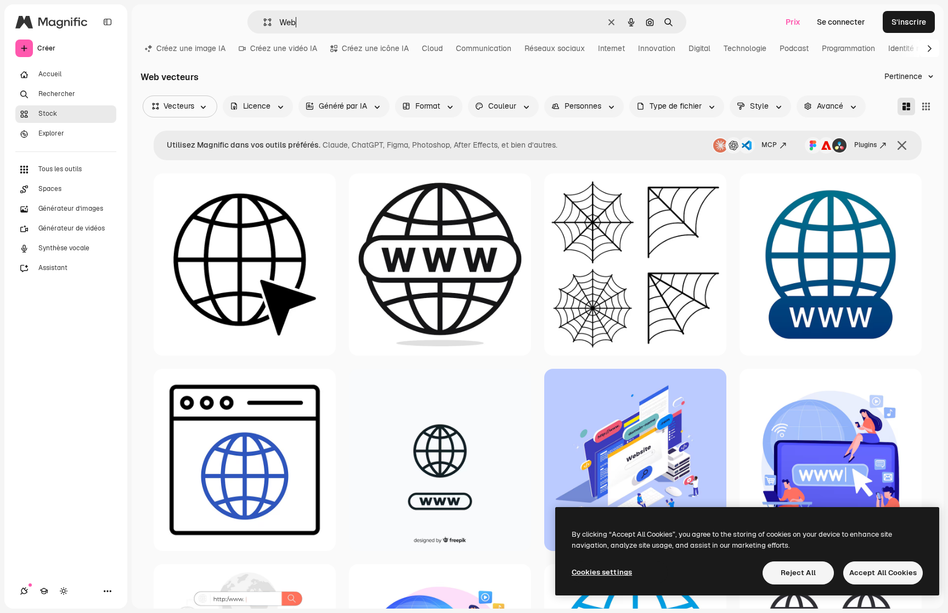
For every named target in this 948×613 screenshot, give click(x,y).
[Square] (926, 106)
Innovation (656, 48)
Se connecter (841, 22)
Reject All (798, 572)
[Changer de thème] (63, 591)
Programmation (848, 48)
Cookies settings (602, 572)
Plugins (865, 144)
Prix (793, 22)
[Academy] (44, 591)
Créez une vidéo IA (283, 48)
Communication (483, 48)
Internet (611, 48)
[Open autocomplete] (263, 22)
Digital (699, 48)
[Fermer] (902, 145)
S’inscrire (908, 22)
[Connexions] (24, 591)
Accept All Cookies (883, 572)
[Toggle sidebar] (107, 22)
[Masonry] (906, 106)
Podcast (794, 48)
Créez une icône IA (375, 48)
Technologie (745, 48)
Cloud (432, 48)
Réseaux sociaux (554, 48)
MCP (769, 144)
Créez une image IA (190, 48)
